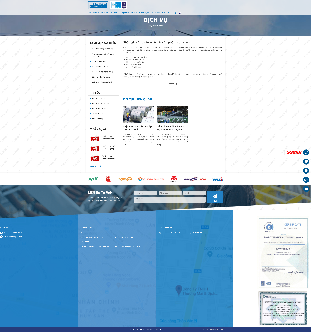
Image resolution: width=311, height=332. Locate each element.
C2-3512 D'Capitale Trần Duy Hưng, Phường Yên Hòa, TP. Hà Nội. (107, 237)
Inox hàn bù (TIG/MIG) (101, 66)
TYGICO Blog (97, 118)
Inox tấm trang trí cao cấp (102, 48)
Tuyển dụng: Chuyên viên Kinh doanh (109, 157)
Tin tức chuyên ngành (100, 103)
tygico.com (156, 329)
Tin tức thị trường (99, 108)
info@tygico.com (15, 237)
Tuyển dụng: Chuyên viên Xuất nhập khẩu (109, 137)
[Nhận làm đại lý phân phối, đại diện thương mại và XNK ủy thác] (172, 114)
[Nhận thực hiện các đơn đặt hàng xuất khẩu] (138, 114)
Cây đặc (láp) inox (99, 61)
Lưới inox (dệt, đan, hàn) (102, 82)
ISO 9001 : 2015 (98, 113)
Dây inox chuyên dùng (101, 77)
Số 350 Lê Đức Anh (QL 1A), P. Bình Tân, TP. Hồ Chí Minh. (181, 233)
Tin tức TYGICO (98, 98)
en (180, 13)
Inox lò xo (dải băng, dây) (102, 71)
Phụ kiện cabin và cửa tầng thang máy (103, 55)
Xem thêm (94, 166)
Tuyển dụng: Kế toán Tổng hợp (108, 147)
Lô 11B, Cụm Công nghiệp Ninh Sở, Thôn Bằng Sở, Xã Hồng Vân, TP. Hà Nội (111, 246)
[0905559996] (306, 152)
